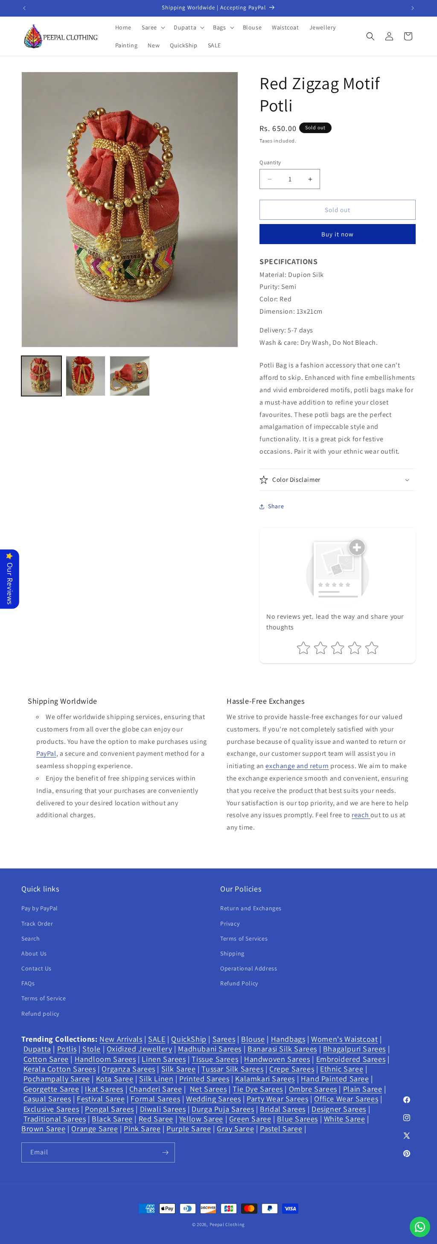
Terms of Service (43, 998)
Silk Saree (178, 1069)
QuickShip (188, 1039)
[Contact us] (420, 1227)
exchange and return (297, 765)
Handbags (288, 1039)
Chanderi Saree (155, 1089)
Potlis (67, 1049)
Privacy (229, 923)
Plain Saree (362, 1089)
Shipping (232, 953)
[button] (153, 27)
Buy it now (337, 234)
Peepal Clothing (227, 1224)
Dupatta (37, 1049)
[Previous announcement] (24, 8)
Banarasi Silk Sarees (282, 1049)
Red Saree (156, 1119)
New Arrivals (120, 1039)
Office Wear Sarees (346, 1099)
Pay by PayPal (39, 908)
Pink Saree (142, 1128)
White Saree (344, 1119)
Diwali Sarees (163, 1109)
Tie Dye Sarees (258, 1089)
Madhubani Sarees (210, 1049)
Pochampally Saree (56, 1079)
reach (361, 814)
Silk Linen (156, 1079)
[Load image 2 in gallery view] (86, 376)
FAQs (28, 983)
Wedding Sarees (213, 1099)
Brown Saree (43, 1128)
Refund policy (40, 1013)
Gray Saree (235, 1128)
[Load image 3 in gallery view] (130, 376)
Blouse (253, 1039)
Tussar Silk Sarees (232, 1069)
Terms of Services (244, 938)
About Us (34, 953)
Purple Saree (188, 1128)
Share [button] (276, 506)
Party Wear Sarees (277, 1099)
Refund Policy (239, 983)
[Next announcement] (412, 8)
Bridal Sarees (283, 1109)
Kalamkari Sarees (265, 1079)
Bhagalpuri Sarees (354, 1049)
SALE (156, 1039)
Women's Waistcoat (344, 1039)
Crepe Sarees (291, 1069)
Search (30, 938)
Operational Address (248, 968)
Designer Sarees (339, 1109)
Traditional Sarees (54, 1119)
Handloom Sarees (105, 1059)
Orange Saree (94, 1128)
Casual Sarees (47, 1099)
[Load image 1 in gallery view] (41, 376)
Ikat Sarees (104, 1089)
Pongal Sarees (109, 1109)
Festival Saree (101, 1099)
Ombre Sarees (313, 1089)
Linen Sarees (164, 1059)
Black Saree (112, 1119)
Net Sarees (208, 1089)
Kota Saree (115, 1079)
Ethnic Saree (341, 1069)
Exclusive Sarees (51, 1109)
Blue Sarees (297, 1119)
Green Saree (250, 1119)
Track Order (37, 923)
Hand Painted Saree (335, 1079)
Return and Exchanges (251, 908)
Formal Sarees (155, 1099)
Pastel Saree (281, 1128)
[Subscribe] (165, 1152)
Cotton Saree (46, 1059)
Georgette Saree (51, 1089)
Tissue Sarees (215, 1059)
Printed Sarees (204, 1079)
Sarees (224, 1039)
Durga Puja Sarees (223, 1109)
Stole (91, 1049)
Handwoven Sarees (277, 1059)
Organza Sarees (128, 1069)
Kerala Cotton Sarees (59, 1069)
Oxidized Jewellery (139, 1049)
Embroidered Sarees (351, 1059)
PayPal (46, 753)
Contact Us (36, 968)
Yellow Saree (201, 1119)
